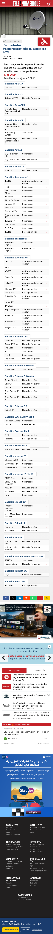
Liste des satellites (37, 828)
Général (33, 885)
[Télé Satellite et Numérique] (26, 3)
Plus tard (25, 930)
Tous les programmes (38, 871)
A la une (9, 828)
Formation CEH (23, 898)
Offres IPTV (34, 849)
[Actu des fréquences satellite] (44, 45)
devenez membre (35, 656)
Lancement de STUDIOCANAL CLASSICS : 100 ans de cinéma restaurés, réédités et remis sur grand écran (31, 715)
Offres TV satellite (37, 844)
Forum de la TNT (12, 849)
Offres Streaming (36, 851)
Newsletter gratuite (13, 834)
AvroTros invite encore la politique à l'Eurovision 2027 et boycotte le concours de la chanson (29, 706)
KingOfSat (10, 75)
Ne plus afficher (37, 930)
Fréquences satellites (12, 41)
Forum (8, 888)
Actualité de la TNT (13, 844)
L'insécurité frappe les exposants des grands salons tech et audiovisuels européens (30, 687)
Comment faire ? (11, 930)
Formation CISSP (24, 900)
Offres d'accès (11, 885)
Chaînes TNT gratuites (14, 847)
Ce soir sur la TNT (37, 868)
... (46, 87)
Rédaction (34, 881)
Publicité (33, 883)
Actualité (9, 883)
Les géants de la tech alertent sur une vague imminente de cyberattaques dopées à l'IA (30, 677)
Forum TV (9, 868)
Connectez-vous (13, 656)
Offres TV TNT (35, 847)
